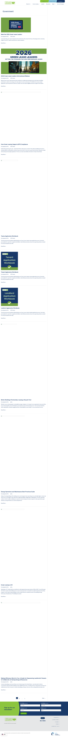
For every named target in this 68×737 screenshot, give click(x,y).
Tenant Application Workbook (9, 272)
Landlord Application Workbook (10, 308)
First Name (24, 703)
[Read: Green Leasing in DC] (12, 545)
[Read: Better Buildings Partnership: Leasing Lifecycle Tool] (9, 360)
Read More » (3, 43)
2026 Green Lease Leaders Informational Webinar (15, 76)
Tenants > (45, 1)
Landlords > (53, 1)
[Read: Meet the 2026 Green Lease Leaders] (16, 24)
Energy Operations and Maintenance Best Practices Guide (18, 491)
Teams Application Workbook (9, 236)
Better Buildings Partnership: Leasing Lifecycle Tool (16, 400)
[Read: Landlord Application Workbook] (9, 296)
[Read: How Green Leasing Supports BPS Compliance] (20, 116)
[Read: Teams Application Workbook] (9, 196)
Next (43, 698)
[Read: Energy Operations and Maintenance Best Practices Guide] (12, 452)
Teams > (60, 1)
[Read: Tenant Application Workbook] (9, 260)
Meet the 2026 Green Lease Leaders (11, 34)
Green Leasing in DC (7, 585)
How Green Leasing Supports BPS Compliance (14, 144)
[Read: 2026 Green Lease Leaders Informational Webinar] (24, 61)
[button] (28, 4)
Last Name (44, 703)
